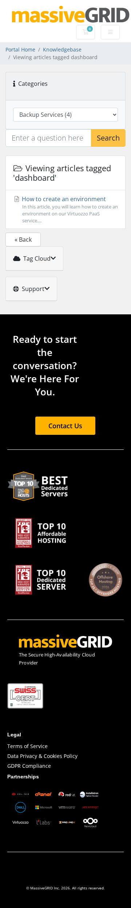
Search (108, 138)
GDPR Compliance (29, 765)
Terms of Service (27, 746)
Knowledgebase (62, 49)
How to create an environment (69, 209)
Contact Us (65, 425)
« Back (23, 239)
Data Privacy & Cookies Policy (42, 755)
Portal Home (20, 49)
